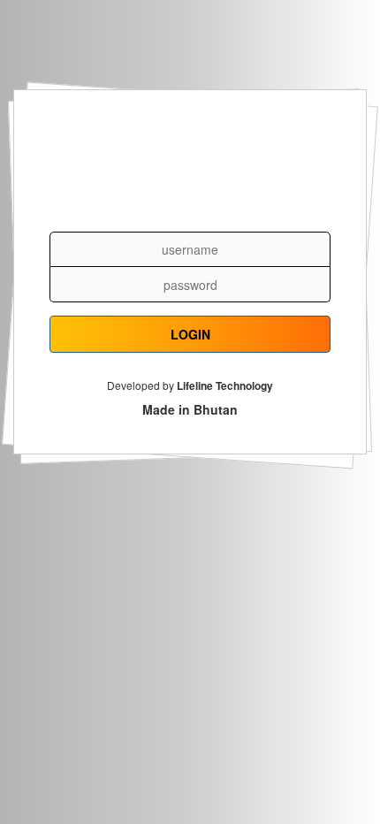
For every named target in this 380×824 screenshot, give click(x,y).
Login (190, 334)
